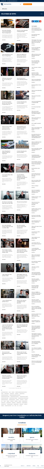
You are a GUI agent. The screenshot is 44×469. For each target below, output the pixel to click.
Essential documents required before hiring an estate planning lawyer (36, 156)
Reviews (34, 465)
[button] (20, 4)
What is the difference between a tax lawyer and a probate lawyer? (21, 56)
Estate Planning (22, 393)
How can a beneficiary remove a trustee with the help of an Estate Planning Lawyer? (36, 308)
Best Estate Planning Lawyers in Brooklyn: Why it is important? (6, 32)
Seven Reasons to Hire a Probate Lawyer (36, 232)
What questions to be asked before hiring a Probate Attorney (21, 128)
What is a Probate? (35, 185)
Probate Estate (9, 402)
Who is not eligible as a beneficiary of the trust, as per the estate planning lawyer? (36, 294)
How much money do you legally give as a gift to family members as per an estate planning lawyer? (36, 136)
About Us (22, 465)
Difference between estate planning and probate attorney (36, 55)
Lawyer (5, 401)
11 (19, 388)
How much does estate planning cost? (36, 35)
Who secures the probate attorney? (36, 96)
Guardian (17, 399)
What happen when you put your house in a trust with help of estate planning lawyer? (22, 276)
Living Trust (12, 401)
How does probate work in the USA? (36, 85)
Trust (15, 405)
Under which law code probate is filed (7, 275)
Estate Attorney (7, 393)
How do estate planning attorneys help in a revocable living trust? (36, 48)
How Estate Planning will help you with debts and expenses (22, 326)
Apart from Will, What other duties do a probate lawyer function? (22, 251)
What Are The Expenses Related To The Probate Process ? (36, 256)
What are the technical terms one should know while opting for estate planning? (36, 328)
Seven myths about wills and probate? (7, 175)
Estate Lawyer (12, 393)
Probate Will (21, 404)
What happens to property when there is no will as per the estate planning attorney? (37, 335)
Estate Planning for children (24, 396)
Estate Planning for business (15, 396)
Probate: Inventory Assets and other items (36, 197)
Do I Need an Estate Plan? (36, 106)
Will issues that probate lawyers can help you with (7, 79)
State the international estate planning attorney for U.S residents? (36, 342)
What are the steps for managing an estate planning (21, 302)
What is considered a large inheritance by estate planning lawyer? (36, 143)
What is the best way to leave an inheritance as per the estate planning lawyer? (37, 29)
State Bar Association (8, 405)
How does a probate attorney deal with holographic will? (35, 286)
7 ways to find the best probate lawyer (7, 301)
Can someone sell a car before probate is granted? (36, 243)
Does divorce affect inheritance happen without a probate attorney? (37, 74)
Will (17, 405)
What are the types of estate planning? (37, 227)
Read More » (19, 40)
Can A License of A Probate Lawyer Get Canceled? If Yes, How (37, 349)
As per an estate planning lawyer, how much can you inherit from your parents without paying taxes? (7, 327)
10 (18, 388)
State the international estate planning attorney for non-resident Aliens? (36, 273)
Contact (42, 465)
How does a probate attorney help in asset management (21, 226)
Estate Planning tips (12, 399)
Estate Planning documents (5, 396)
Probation (25, 404)
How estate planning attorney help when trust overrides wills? (7, 226)
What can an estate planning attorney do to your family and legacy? (36, 112)
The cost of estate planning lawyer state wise (6, 353)
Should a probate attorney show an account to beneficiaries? (36, 210)
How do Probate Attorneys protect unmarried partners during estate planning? (37, 162)
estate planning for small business (23, 398)
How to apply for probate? (36, 123)
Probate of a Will (3, 404)
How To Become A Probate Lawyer (36, 68)
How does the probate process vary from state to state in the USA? (7, 103)
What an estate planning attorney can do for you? (36, 80)
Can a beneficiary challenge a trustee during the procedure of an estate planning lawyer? (22, 177)
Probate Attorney (24, 401)
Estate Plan (16, 393)
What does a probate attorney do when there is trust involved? (7, 377)
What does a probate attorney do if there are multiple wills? (36, 280)
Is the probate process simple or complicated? (36, 321)
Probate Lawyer (19, 402)
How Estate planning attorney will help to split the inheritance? (36, 355)
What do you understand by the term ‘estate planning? (37, 362)
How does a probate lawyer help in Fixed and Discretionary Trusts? (36, 315)
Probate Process (16, 404)
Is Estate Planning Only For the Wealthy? (22, 102)
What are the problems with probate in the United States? (22, 377)
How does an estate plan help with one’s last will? (7, 202)
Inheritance (21, 399)
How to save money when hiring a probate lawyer (36, 181)
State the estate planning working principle (22, 31)
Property (2, 405)
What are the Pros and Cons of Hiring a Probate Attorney (22, 353)
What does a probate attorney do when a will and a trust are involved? (36, 301)
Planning (16, 401)
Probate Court (3, 402)
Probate (20, 401)
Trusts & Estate (7, 3)
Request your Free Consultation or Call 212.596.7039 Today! (22, 416)
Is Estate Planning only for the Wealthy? (22, 151)
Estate (2, 393)
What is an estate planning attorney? (36, 91)
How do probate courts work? (36, 169)
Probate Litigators (24, 402)
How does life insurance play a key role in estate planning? (36, 175)
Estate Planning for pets (4, 398)
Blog (38, 465)
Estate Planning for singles (13, 398)
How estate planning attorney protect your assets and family (35, 62)
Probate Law (13, 402)
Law (1, 401)
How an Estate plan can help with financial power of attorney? (37, 149)
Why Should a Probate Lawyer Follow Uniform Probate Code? (7, 251)
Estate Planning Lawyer (4, 399)
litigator (8, 401)
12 (20, 388)
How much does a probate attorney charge (36, 262)
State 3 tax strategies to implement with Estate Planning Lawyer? (36, 191)
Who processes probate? (22, 202)
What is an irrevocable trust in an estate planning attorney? (7, 128)
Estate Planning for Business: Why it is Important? (6, 152)
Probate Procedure (9, 404)
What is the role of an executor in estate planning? (35, 203)
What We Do (29, 465)
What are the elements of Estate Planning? (36, 118)
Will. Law (21, 405)
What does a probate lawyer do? (35, 267)
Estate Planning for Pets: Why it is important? (7, 55)
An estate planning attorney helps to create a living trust (36, 249)
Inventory (26, 399)
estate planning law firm (7, 4)
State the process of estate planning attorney (22, 79)
